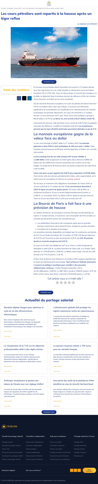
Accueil (3, 8)
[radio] (57, 283)
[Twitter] (71, 470)
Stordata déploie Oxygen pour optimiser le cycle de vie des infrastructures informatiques (23, 311)
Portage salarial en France (84, 436)
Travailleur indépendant (35, 436)
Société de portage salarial (12, 436)
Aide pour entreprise (58, 436)
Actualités (10, 8)
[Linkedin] (79, 470)
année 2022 (17, 8)
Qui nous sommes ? (33, 470)
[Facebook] (75, 470)
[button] (1, 3)
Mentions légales (8, 470)
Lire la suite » (8, 331)
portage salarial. (73, 179)
